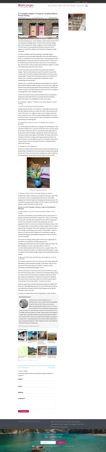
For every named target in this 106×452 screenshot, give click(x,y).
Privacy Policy (63, 427)
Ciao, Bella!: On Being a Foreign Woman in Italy (51, 357)
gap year (33, 360)
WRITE (68, 5)
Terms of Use (55, 427)
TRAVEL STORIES (80, 5)
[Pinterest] (77, 2)
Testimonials (73, 5)
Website (20, 392)
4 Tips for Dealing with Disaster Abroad (22, 357)
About (49, 5)
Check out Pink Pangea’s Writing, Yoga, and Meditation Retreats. (37, 207)
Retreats (77, 421)
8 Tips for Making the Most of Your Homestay (32, 357)
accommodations (22, 360)
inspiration (37, 360)
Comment (21, 398)
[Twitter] (76, 2)
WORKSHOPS (54, 5)
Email (20, 386)
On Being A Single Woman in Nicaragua (51, 342)
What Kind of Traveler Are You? (42, 357)
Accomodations (28, 360)
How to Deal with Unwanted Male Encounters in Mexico (42, 342)
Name (20, 379)
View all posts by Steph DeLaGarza (29, 326)
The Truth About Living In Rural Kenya (32, 342)
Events (64, 5)
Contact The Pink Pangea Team (64, 421)
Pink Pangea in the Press (76, 424)
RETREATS (60, 5)
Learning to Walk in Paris (22, 341)
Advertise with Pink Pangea (59, 424)
